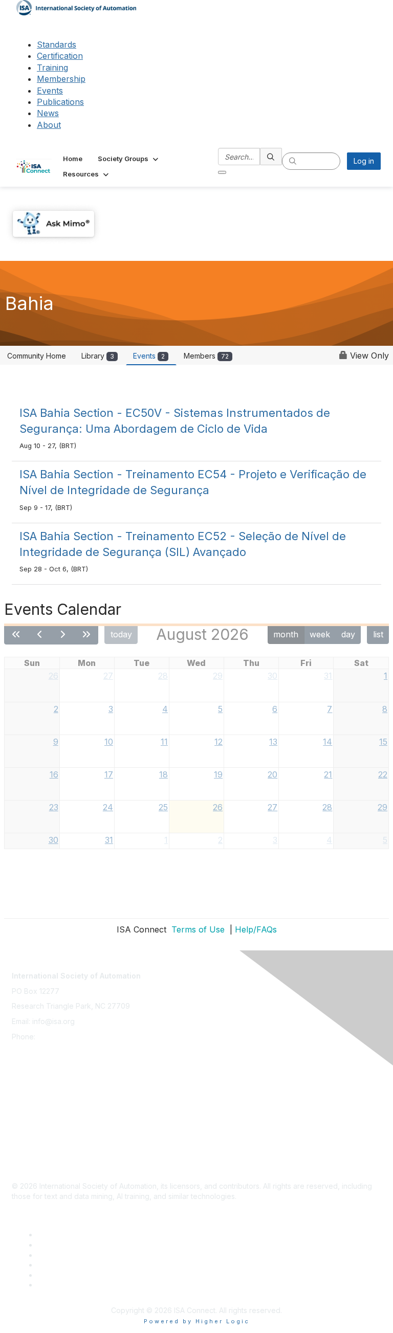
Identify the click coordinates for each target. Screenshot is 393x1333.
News (48, 113)
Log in (364, 161)
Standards (56, 44)
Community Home (36, 355)
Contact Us (30, 1069)
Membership (61, 79)
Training (52, 67)
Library (97, 355)
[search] (271, 156)
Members (206, 355)
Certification (60, 56)
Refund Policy (35, 1130)
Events (50, 90)
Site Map (26, 1161)
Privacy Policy (35, 1100)
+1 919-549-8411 (64, 1036)
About (49, 125)
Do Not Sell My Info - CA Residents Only (79, 1145)
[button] (129, 158)
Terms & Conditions (44, 1115)
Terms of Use (197, 929)
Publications (60, 102)
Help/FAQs (256, 929)
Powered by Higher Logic (197, 1321)
